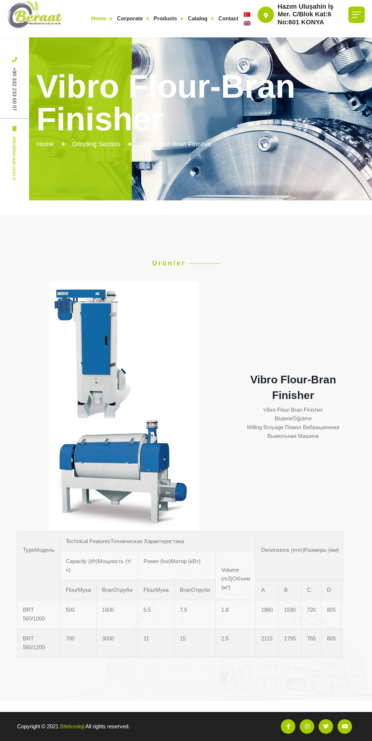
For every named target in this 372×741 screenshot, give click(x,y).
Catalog (197, 18)
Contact (228, 18)
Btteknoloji (72, 726)
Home (98, 18)
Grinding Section (96, 144)
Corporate (130, 18)
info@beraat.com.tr (14, 159)
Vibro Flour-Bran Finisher (174, 144)
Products (165, 18)
